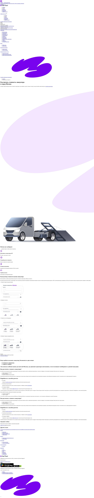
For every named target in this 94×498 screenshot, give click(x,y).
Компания (2, 448)
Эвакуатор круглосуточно (6, 54)
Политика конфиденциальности (7, 473)
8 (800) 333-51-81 (15, 388)
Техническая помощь (3, 47)
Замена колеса (4, 49)
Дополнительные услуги (4, 51)
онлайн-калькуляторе (49, 86)
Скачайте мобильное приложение (6, 21)
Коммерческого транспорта (6, 39)
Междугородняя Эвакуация (7, 55)
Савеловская (10, 29)
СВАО (1, 27)
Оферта (3, 471)
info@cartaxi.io (7, 461)
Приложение (4, 454)
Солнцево (11, 27)
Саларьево (6, 29)
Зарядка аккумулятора (6, 433)
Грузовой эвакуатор (5, 41)
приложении (29, 385)
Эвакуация (2, 30)
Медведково (7, 27)
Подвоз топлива (5, 50)
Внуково (4, 27)
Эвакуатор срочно (5, 53)
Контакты (6, 19)
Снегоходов (4, 33)
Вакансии (4, 450)
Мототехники (4, 32)
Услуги (1, 430)
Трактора (3, 36)
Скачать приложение (5, 443)
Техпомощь (33, 429)
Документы (4, 453)
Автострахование (3, 444)
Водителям (6, 18)
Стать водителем (5, 442)
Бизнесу (3, 9)
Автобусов (4, 40)
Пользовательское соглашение (7, 472)
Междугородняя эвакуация (26, 429)
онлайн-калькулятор (9, 382)
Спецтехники (4, 35)
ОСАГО (3, 446)
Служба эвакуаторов (3, 429)
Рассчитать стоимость (4, 355)
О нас (3, 449)
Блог (3, 451)
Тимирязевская (14, 29)
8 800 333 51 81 (4, 11)
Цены (1, 43)
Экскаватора (4, 38)
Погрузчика (4, 37)
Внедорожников (5, 34)
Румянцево (2, 29)
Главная (3, 7)
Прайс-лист (4, 45)
